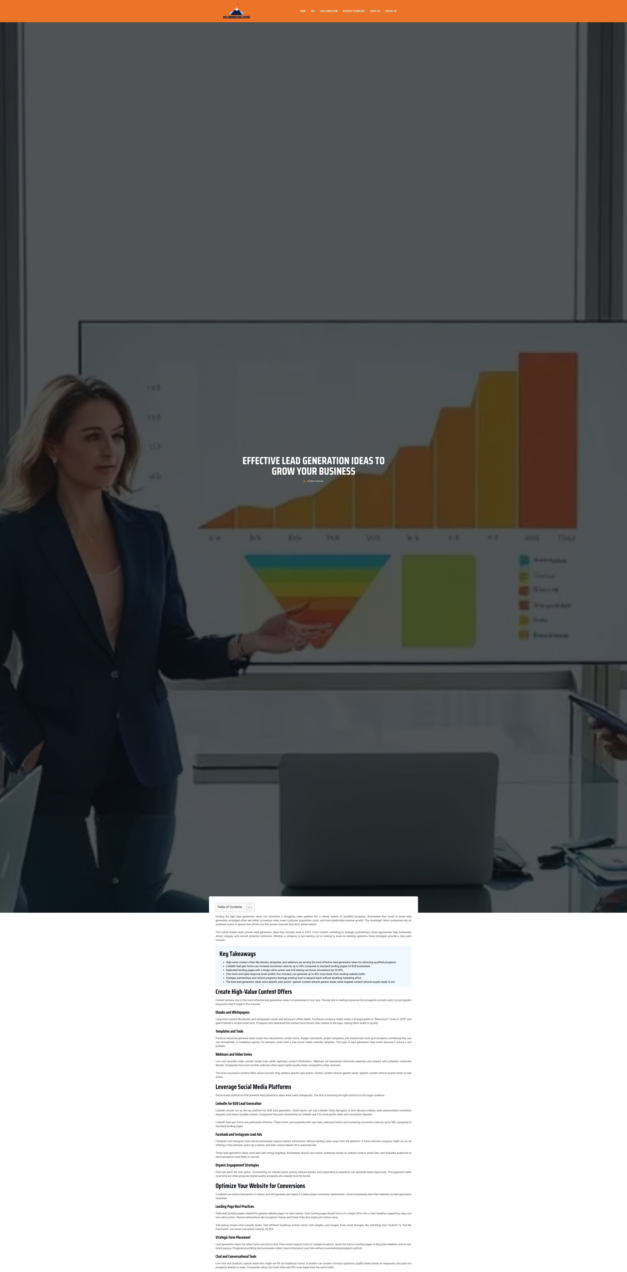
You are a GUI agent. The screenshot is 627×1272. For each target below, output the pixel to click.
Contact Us (390, 11)
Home (303, 11)
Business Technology (354, 11)
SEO (313, 11)
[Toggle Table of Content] (247, 907)
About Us (375, 11)
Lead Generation (329, 11)
